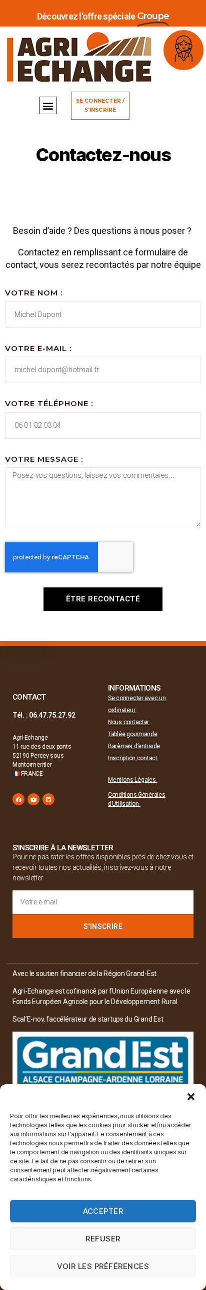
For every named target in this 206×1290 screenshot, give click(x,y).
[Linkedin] (48, 799)
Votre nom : (33, 292)
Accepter (103, 1211)
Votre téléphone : (49, 403)
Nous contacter (129, 722)
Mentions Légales (133, 779)
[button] (191, 1097)
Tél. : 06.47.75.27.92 (43, 715)
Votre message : (44, 459)
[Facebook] (18, 799)
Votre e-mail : (38, 348)
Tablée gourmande (133, 734)
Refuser (103, 1238)
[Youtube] (34, 799)
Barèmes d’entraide (134, 746)
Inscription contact (133, 758)
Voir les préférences (103, 1266)
